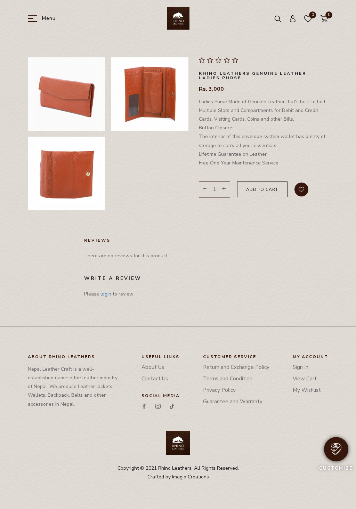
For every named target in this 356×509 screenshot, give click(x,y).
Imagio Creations (190, 477)
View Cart (305, 378)
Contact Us (154, 378)
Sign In (300, 367)
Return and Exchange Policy (236, 367)
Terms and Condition (227, 378)
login (105, 294)
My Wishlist (307, 390)
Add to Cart (262, 189)
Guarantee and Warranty (232, 401)
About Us (152, 367)
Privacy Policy (219, 390)
